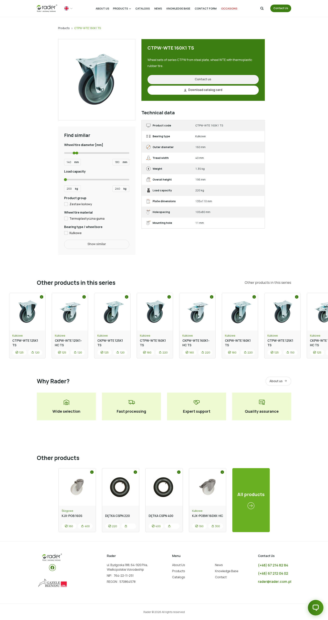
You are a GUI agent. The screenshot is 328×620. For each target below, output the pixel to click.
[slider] (74, 153)
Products (64, 28)
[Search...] (262, 8)
